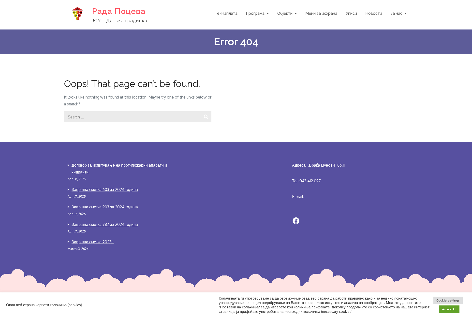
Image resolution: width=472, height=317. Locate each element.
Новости (373, 13)
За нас (396, 13)
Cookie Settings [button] (448, 300)
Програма (255, 13)
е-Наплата (227, 13)
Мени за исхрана (321, 13)
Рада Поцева (119, 11)
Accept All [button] (449, 309)
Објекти (285, 13)
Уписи (351, 13)
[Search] (205, 116)
